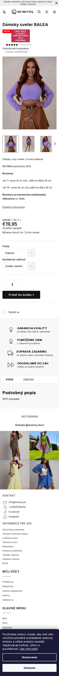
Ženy (4, 623)
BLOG (5, 563)
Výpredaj (6, 627)
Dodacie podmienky (12, 550)
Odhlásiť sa (8, 600)
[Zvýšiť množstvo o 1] (18, 285)
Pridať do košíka (20, 294)
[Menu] (4, 11)
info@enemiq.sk (17, 502)
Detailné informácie (13, 207)
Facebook (14, 511)
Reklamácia (8, 546)
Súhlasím (29, 668)
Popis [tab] (9, 379)
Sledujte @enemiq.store (29, 425)
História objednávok (12, 591)
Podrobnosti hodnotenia (15, 48)
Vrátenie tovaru (10, 538)
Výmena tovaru (9, 542)
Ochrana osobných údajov (15, 534)
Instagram (14, 516)
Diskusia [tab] (28, 379)
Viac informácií (29, 648)
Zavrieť (41, 310)
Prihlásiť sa (7, 582)
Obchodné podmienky (13, 529)
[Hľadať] (39, 11)
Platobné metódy (10, 559)
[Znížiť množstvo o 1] (6, 285)
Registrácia (7, 586)
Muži (4, 618)
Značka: (17, 51)
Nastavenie (29, 657)
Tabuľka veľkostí (10, 555)
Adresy (6, 595)
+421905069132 (17, 507)
